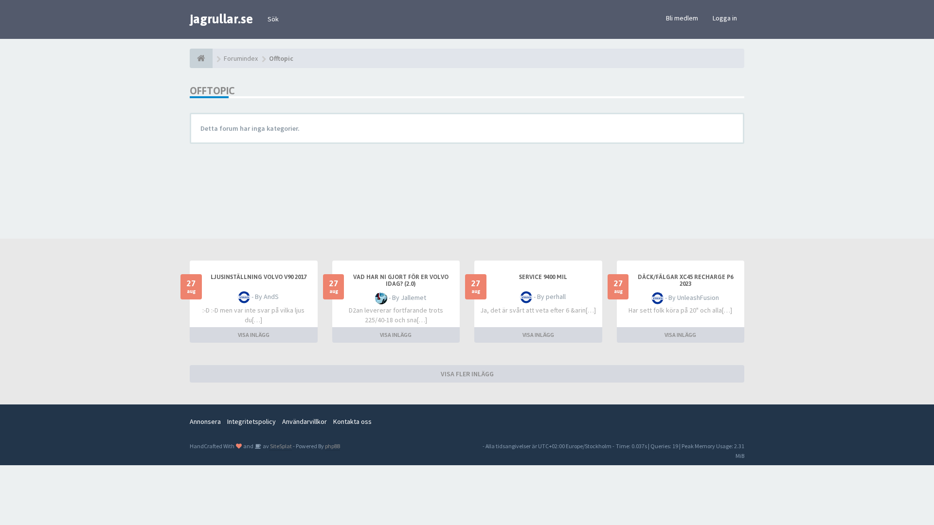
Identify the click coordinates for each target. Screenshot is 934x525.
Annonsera (205, 421)
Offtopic (212, 90)
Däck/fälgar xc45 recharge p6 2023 (685, 280)
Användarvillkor (304, 421)
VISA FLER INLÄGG (467, 373)
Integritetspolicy (251, 421)
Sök (273, 19)
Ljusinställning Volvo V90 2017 (258, 277)
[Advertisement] (474, 187)
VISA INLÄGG (253, 334)
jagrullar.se (221, 19)
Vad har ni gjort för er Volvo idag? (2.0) (401, 280)
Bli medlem (682, 18)
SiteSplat (280, 446)
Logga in (725, 18)
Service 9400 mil (543, 277)
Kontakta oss (352, 421)
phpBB (332, 446)
